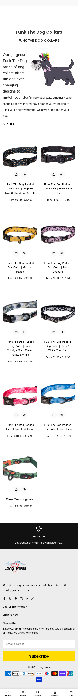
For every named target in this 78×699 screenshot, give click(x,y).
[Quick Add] (16, 174)
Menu (23, 695)
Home (8, 695)
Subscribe (39, 656)
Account (55, 695)
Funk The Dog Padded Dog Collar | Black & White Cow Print (57, 346)
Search (37, 695)
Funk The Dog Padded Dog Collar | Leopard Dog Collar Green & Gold (20, 188)
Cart (71, 695)
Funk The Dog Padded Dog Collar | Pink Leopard (57, 267)
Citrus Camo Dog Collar (20, 499)
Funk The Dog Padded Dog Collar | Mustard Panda (20, 267)
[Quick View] (24, 174)
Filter (10, 124)
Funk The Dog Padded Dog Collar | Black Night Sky (58, 188)
